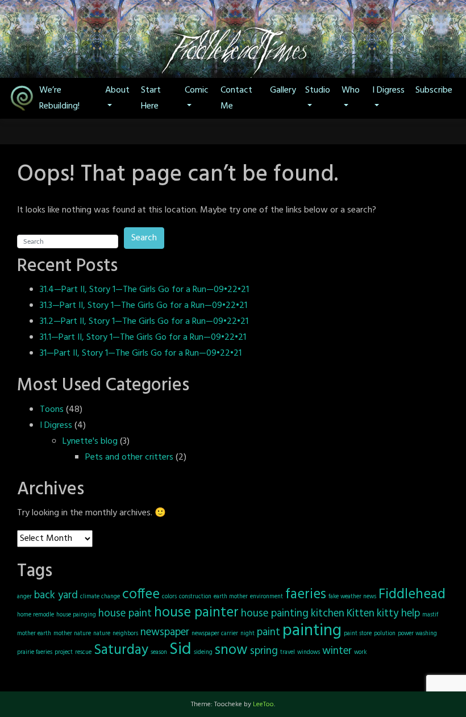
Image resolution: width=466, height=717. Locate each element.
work (360, 652)
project (64, 652)
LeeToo (263, 704)
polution (385, 634)
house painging (76, 615)
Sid (180, 649)
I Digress (388, 90)
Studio (317, 90)
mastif (430, 615)
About (117, 90)
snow (231, 650)
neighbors (125, 634)
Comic (197, 90)
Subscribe (433, 90)
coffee (141, 594)
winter (337, 651)
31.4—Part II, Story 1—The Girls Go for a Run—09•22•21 (144, 289)
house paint (125, 613)
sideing (203, 652)
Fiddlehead (412, 594)
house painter (196, 613)
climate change (100, 597)
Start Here (151, 98)
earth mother (231, 597)
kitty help (398, 613)
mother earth (34, 634)
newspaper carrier (215, 634)
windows (308, 652)
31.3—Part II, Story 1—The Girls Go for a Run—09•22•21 (143, 305)
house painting (275, 613)
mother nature (72, 634)
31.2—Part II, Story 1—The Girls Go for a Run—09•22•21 (144, 321)
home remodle (35, 615)
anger (24, 597)
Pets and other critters (129, 457)
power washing (417, 634)
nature (101, 634)
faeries (305, 594)
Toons (52, 409)
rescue (83, 652)
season (159, 652)
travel (287, 652)
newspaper (164, 632)
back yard (56, 595)
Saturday (121, 650)
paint (268, 632)
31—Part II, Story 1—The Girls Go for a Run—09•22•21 (141, 353)
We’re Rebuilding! (59, 98)
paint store (358, 634)
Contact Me (236, 98)
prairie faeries (34, 652)
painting (312, 631)
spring (264, 651)
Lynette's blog (90, 441)
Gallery (283, 90)
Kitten (361, 613)
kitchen (327, 613)
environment (266, 597)
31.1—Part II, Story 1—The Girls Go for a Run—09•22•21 (143, 337)
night (247, 634)
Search (144, 238)
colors (169, 597)
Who (351, 90)
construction (195, 597)
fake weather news (352, 597)
